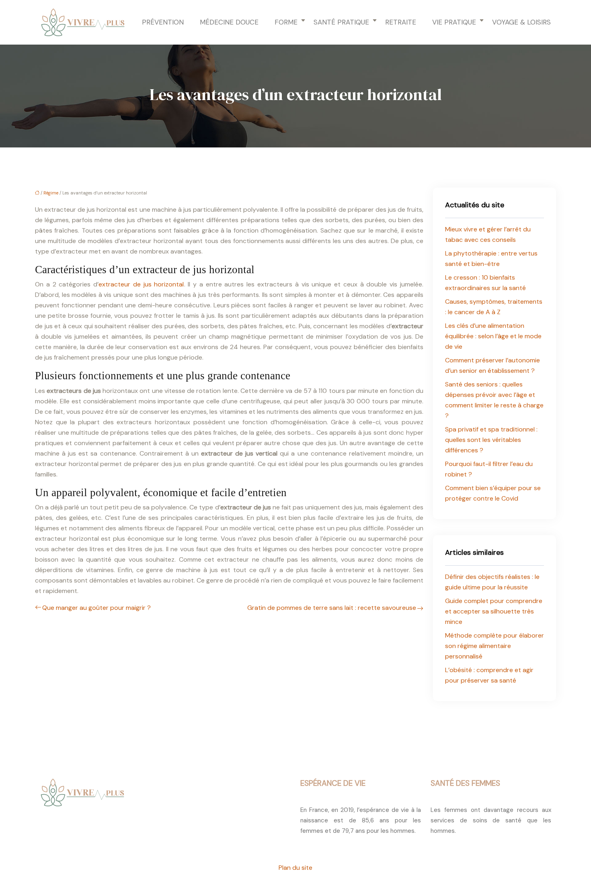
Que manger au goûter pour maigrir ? (96, 607)
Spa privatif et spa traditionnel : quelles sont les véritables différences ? (491, 439)
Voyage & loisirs (521, 22)
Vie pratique (454, 22)
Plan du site (295, 867)
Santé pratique (341, 22)
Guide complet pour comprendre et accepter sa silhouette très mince (493, 611)
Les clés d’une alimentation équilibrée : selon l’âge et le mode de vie (493, 336)
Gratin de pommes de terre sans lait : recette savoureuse (331, 607)
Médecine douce (229, 22)
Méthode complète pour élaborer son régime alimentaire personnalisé (494, 645)
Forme (286, 22)
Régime (50, 193)
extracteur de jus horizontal (141, 284)
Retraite (400, 22)
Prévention (163, 22)
